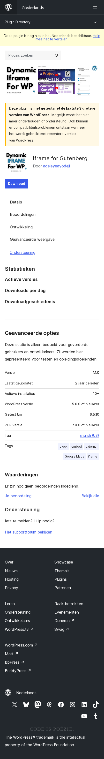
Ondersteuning (22, 252)
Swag (61, 629)
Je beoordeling (18, 495)
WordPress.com (21, 645)
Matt (11, 653)
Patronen (62, 587)
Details (16, 202)
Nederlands (26, 692)
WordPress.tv (19, 629)
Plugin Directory (17, 22)
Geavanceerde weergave (32, 239)
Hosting (12, 579)
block (63, 446)
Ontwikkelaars (17, 620)
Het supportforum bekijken (28, 532)
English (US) (89, 435)
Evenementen (66, 612)
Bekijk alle (90, 495)
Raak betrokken (68, 603)
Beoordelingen (23, 214)
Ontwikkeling (21, 227)
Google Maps (74, 456)
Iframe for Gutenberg (60, 158)
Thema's (61, 570)
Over (9, 562)
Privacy (11, 587)
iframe (92, 456)
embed (76, 446)
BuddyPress (18, 670)
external (91, 446)
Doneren (64, 620)
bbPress (14, 662)
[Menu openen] (96, 7)
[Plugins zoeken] (56, 55)
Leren (10, 603)
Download (16, 183)
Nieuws (11, 570)
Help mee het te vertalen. (68, 37)
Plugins (60, 579)
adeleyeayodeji (56, 166)
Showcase (63, 562)
